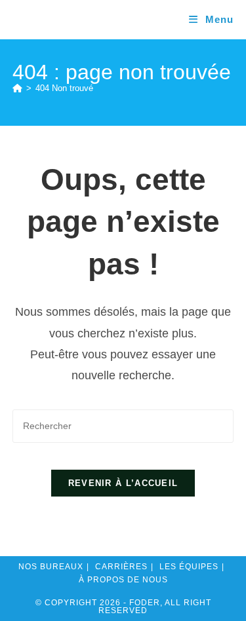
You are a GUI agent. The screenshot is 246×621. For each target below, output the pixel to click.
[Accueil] (17, 88)
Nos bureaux (50, 566)
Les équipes (188, 566)
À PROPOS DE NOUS (123, 579)
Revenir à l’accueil (123, 483)
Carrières (121, 566)
